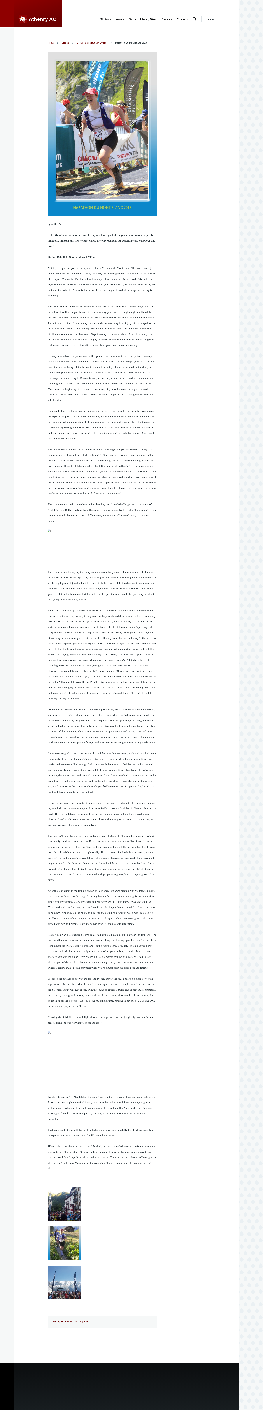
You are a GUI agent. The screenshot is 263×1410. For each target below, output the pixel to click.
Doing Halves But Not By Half (92, 43)
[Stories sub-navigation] (112, 19)
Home (51, 43)
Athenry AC (42, 19)
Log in (210, 19)
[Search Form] (194, 19)
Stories (65, 43)
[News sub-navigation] (125, 19)
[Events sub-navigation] (173, 19)
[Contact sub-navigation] (189, 19)
